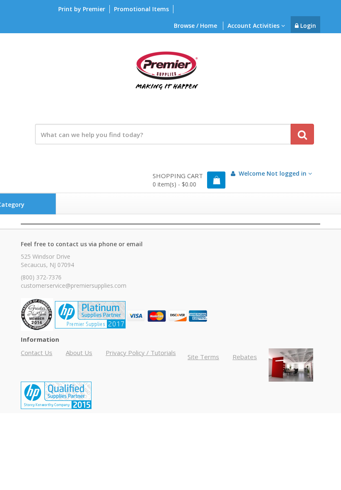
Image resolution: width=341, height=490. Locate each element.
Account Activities (254, 25)
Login (307, 25)
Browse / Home (195, 25)
